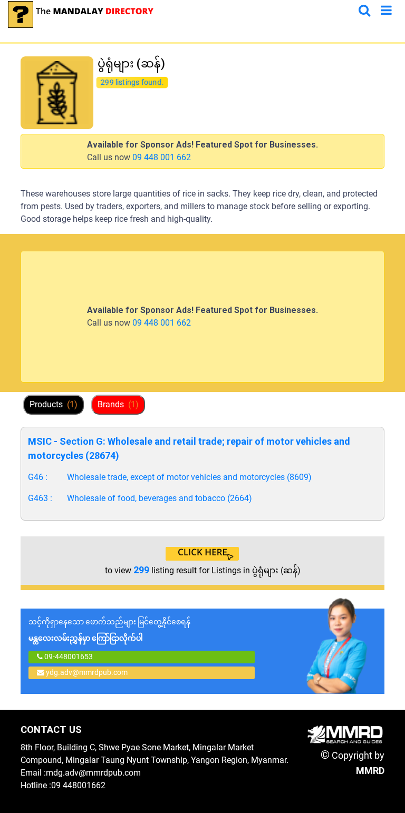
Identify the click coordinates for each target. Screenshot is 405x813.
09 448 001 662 (161, 157)
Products (54, 404)
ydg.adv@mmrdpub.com (87, 672)
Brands (118, 404)
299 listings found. (132, 82)
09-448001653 (68, 656)
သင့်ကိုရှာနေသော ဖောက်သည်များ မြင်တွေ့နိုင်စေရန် (109, 630)
